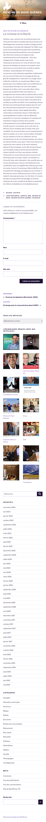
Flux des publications (11, 780)
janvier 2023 (8, 516)
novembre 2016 (9, 646)
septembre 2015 (9, 667)
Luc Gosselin (22, 31)
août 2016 (7, 654)
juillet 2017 (7, 637)
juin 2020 (6, 564)
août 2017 (7, 633)
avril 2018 (7, 611)
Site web (6, 269)
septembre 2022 (9, 525)
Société (16, 192)
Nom (5, 248)
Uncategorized (8, 763)
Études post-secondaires (12, 724)
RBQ (29, 196)
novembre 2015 (9, 663)
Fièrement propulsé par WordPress (15, 817)
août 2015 (7, 672)
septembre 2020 (9, 555)
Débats (6, 715)
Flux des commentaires (12, 785)
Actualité (6, 698)
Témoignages (8, 758)
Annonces (7, 707)
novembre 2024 (9, 507)
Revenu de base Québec (22, 12)
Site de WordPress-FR (11, 789)
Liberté (23, 196)
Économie (7, 720)
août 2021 (7, 542)
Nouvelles (7, 737)
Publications (8, 745)
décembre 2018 (9, 603)
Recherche (7, 797)
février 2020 (8, 581)
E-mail (5, 258)
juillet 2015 (7, 676)
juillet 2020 (7, 559)
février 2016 (8, 659)
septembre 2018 (9, 607)
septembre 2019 (9, 590)
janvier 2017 (7, 641)
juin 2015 (6, 680)
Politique (6, 741)
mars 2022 (7, 533)
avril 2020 (7, 572)
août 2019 (7, 594)
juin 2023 (6, 512)
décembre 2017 (9, 616)
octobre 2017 (8, 624)
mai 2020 (6, 568)
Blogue (9, 192)
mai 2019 (6, 598)
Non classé (7, 733)
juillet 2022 (7, 529)
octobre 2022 (8, 520)
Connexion (7, 776)
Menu (24, 23)
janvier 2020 (8, 585)
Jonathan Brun (12, 196)
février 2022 (8, 538)
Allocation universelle (11, 702)
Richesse (36, 198)
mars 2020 (7, 577)
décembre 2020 (9, 551)
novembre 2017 (9, 620)
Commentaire (9, 218)
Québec (6, 750)
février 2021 (7, 546)
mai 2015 (6, 685)
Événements (8, 728)
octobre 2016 (8, 650)
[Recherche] (40, 802)
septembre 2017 (9, 628)
